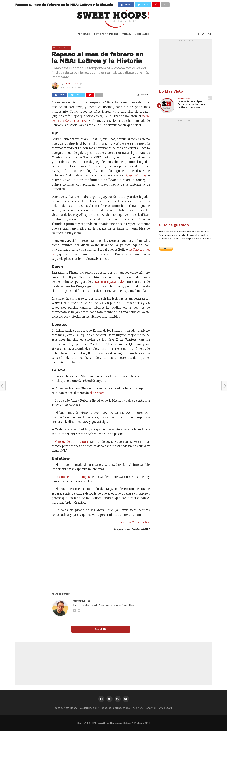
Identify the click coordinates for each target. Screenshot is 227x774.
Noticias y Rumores (106, 34)
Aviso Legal (165, 708)
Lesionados (142, 34)
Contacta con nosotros (115, 708)
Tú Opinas (138, 708)
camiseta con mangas (74, 477)
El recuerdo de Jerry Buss (72, 441)
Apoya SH (151, 708)
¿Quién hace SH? (89, 708)
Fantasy (126, 34)
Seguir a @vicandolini (135, 522)
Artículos (84, 34)
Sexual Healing (135, 175)
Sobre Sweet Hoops (66, 708)
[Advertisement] (101, 561)
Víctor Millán (71, 83)
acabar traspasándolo (109, 282)
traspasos (80, 120)
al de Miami (98, 393)
